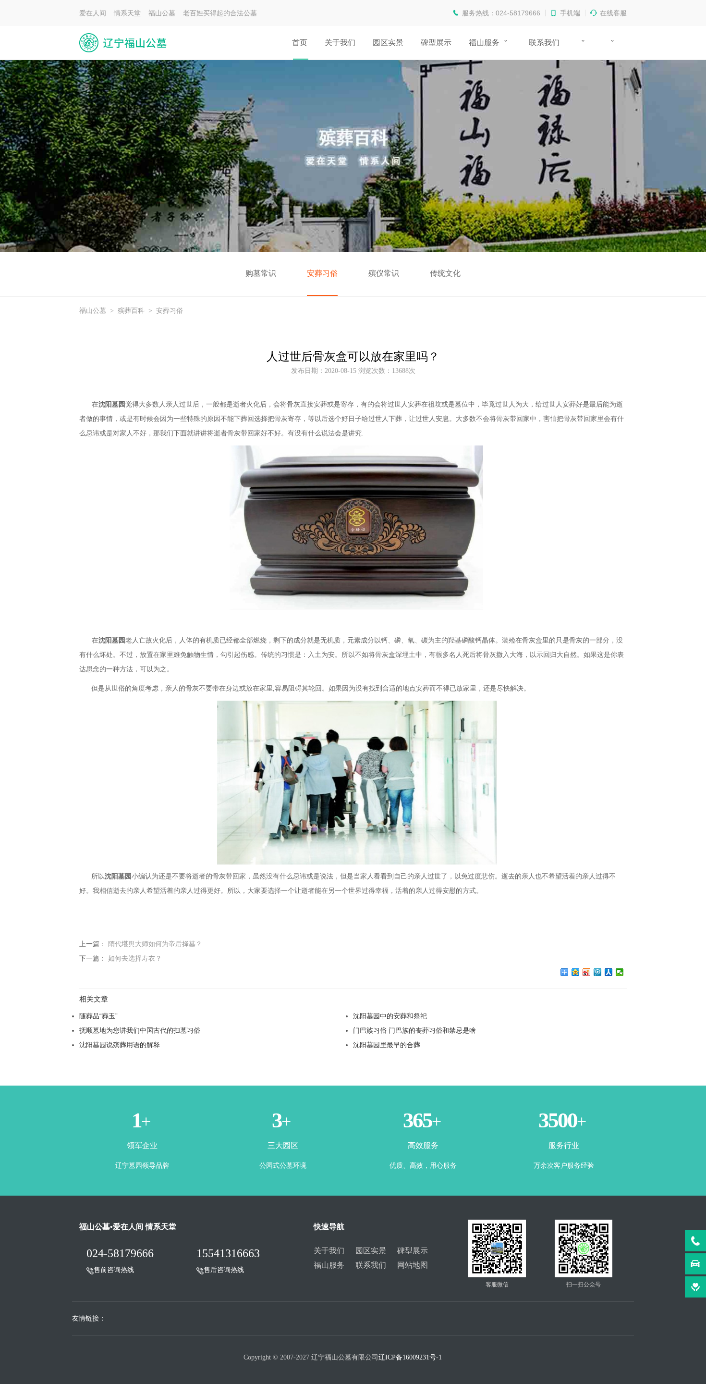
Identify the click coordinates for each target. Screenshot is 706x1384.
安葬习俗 (322, 273)
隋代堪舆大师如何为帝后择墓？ (155, 944)
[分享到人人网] (609, 972)
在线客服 (613, 13)
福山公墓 (92, 310)
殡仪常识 (383, 273)
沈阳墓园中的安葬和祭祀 (390, 1016)
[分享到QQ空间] (576, 972)
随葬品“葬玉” (98, 1016)
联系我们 (544, 42)
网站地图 (412, 1265)
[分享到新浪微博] (587, 972)
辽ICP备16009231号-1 (410, 1357)
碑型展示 (436, 42)
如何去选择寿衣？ (135, 958)
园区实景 (388, 42)
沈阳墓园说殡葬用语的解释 (119, 1045)
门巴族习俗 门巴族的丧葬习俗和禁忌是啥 (414, 1030)
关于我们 (340, 42)
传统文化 (445, 273)
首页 (299, 42)
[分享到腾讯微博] (598, 972)
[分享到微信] (620, 972)
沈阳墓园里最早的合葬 (386, 1045)
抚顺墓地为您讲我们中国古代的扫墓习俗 (139, 1030)
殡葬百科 (131, 310)
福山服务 (484, 42)
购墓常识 (260, 273)
